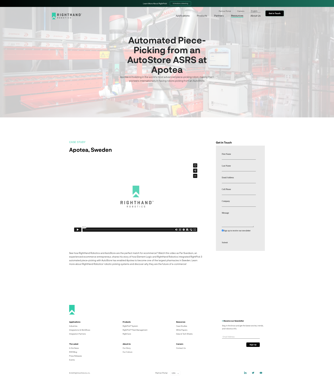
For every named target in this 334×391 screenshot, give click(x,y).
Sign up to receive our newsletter (236, 230)
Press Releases (75, 356)
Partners (219, 15)
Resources (237, 15)
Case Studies (181, 326)
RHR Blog (73, 352)
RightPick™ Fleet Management (135, 330)
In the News (74, 348)
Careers (240, 11)
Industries (73, 326)
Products (202, 15)
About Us (255, 15)
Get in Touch (275, 13)
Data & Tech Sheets (184, 334)
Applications (183, 15)
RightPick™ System (130, 326)
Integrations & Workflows (79, 330)
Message (225, 213)
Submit (225, 242)
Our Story (127, 348)
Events (72, 360)
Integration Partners (77, 334)
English (254, 11)
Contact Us (181, 348)
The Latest (73, 344)
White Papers (181, 330)
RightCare (127, 334)
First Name (226, 154)
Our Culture (127, 352)
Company (226, 201)
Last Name (226, 166)
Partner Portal (225, 11)
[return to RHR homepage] (67, 16)
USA (173, 373)
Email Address (228, 177)
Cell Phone (226, 189)
